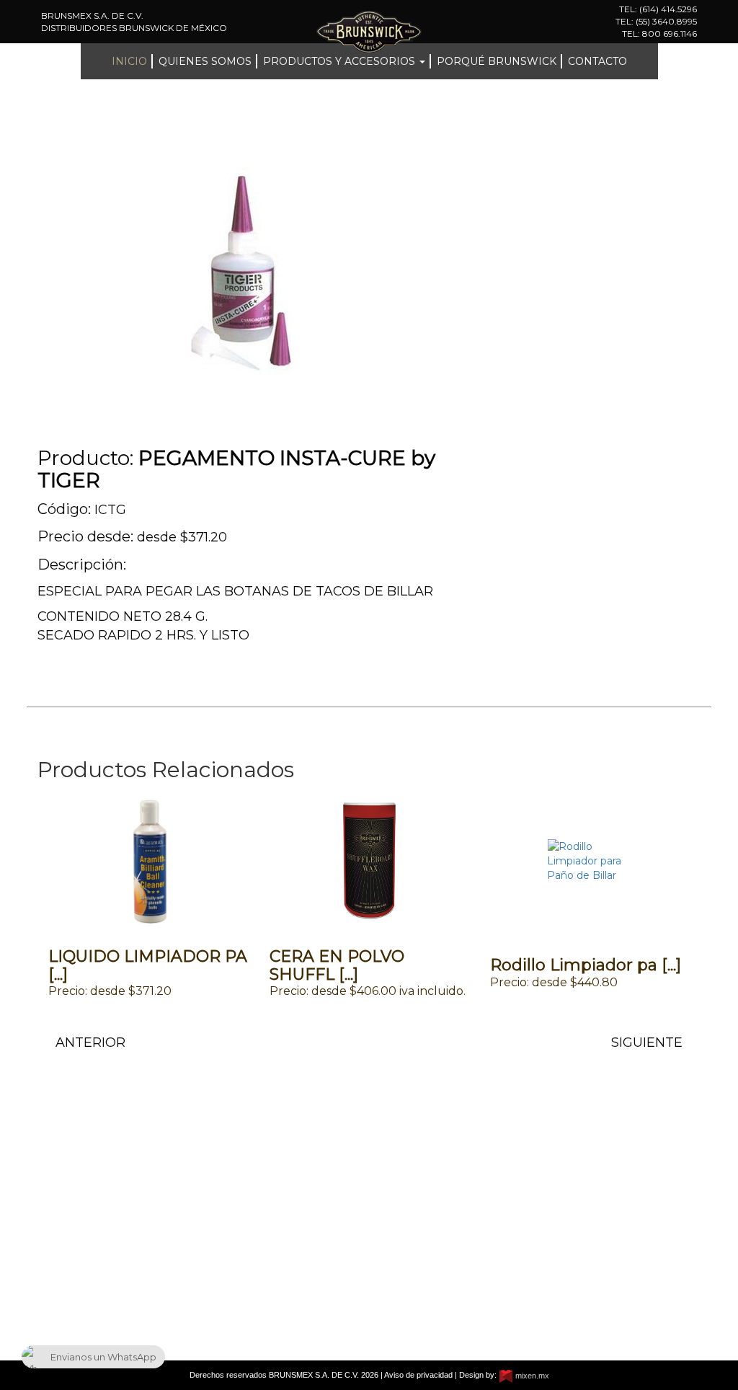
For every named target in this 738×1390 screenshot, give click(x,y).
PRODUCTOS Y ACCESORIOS (76, 1256)
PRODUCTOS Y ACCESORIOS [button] (340, 61)
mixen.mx (531, 1375)
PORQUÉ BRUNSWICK (496, 61)
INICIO (129, 61)
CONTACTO (597, 61)
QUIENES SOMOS (205, 61)
